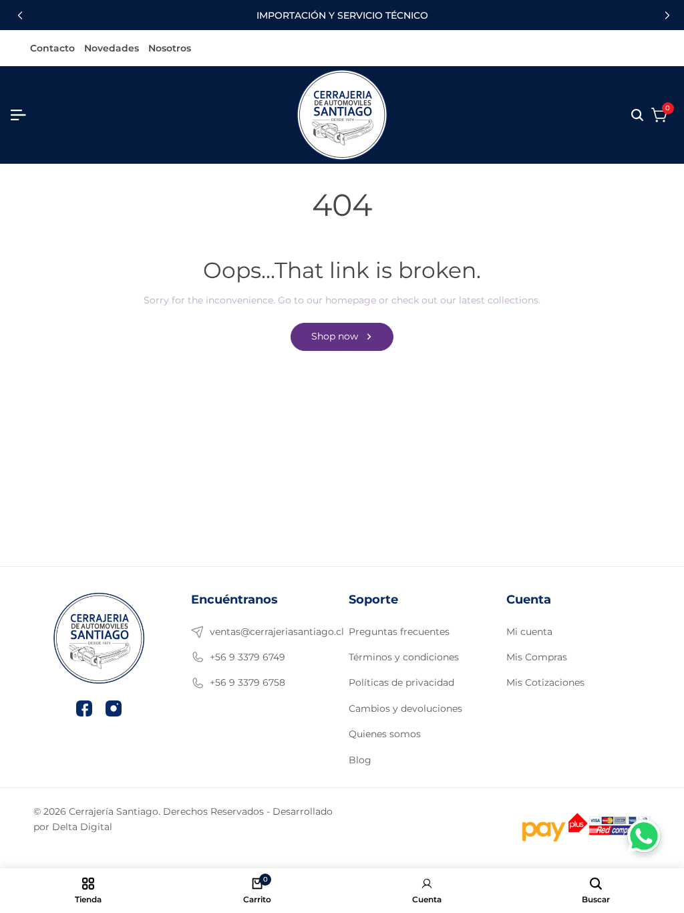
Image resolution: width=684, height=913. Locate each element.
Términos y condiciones (404, 657)
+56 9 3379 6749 (247, 657)
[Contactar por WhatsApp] (644, 836)
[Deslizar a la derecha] (665, 15)
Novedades (111, 48)
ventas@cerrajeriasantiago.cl (266, 632)
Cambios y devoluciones (405, 708)
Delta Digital (82, 827)
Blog (360, 760)
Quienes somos (385, 734)
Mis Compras (536, 657)
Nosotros (169, 48)
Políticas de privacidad (401, 682)
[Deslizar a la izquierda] (18, 15)
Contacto (52, 48)
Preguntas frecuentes (399, 632)
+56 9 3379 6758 (247, 682)
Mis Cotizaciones (545, 682)
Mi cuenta (529, 632)
